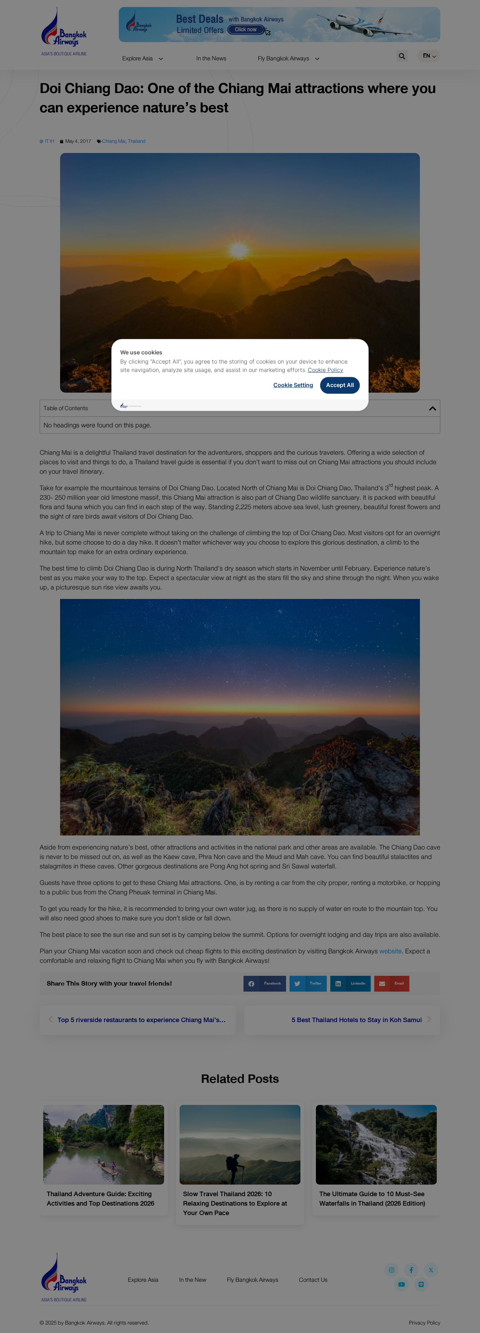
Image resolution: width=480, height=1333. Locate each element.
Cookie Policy (325, 369)
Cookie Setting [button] (293, 384)
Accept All (340, 384)
